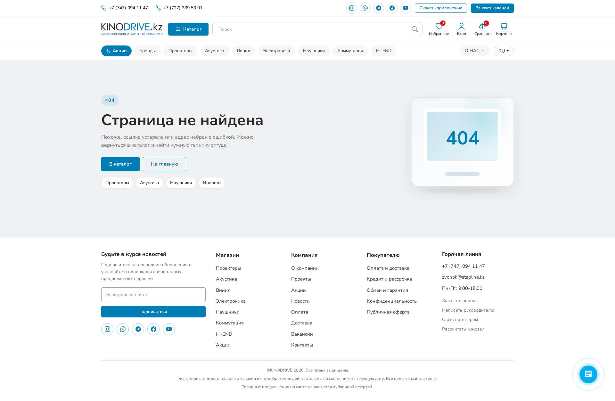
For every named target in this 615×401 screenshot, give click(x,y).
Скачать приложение (441, 8)
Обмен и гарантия (387, 290)
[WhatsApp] (365, 8)
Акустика (214, 51)
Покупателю (383, 255)
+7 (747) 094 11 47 (128, 8)
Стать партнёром (460, 319)
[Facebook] (392, 8)
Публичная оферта (388, 312)
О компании (305, 268)
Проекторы (180, 51)
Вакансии (302, 334)
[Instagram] (351, 8)
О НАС (472, 51)
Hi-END (383, 51)
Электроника (276, 51)
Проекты (301, 279)
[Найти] (415, 29)
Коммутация (350, 51)
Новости (212, 183)
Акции (120, 51)
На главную (164, 164)
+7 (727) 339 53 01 (182, 8)
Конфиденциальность (392, 301)
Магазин (227, 255)
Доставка (301, 323)
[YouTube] (405, 8)
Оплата (299, 312)
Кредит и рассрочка (389, 279)
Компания (304, 255)
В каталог (120, 164)
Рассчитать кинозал (463, 329)
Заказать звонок (492, 8)
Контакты (302, 345)
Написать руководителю (468, 310)
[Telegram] (378, 8)
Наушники (314, 51)
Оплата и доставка (388, 268)
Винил (243, 51)
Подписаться (153, 311)
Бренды (147, 51)
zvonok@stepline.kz (463, 277)
